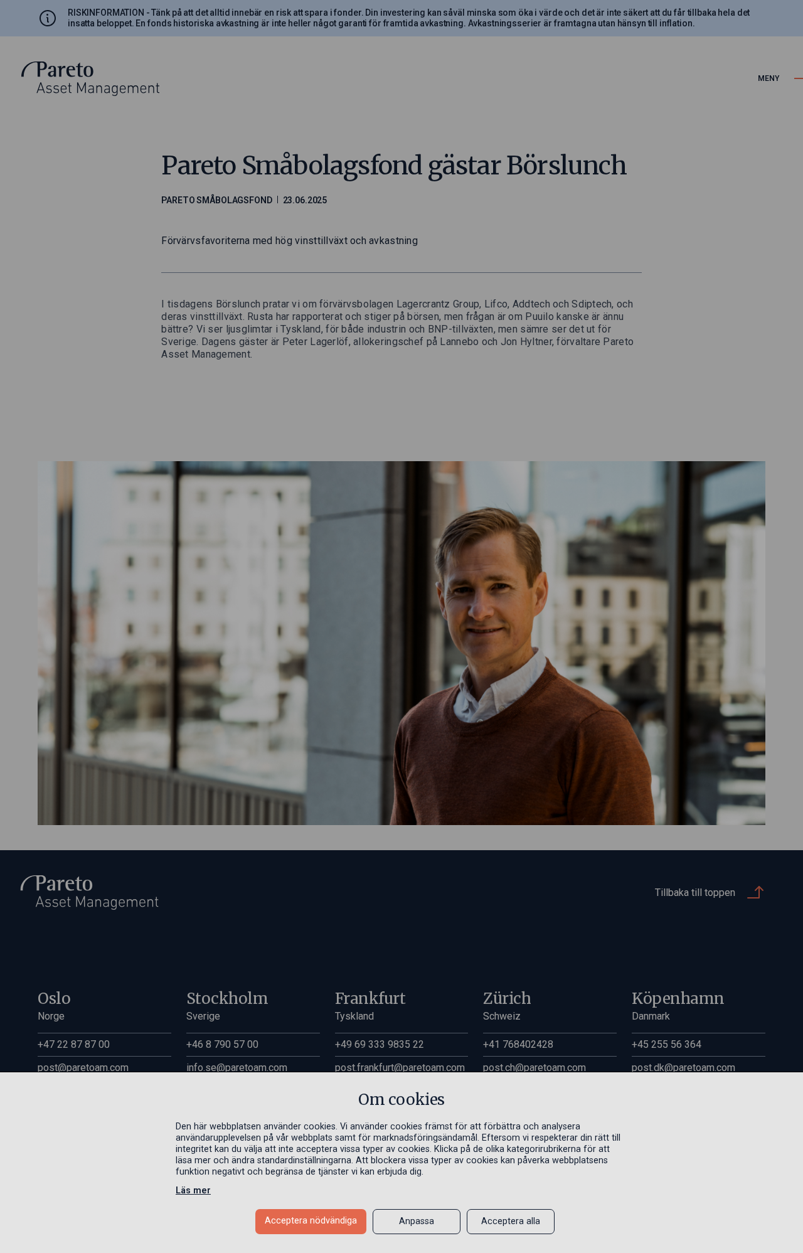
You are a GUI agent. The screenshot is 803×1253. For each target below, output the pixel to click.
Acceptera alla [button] (510, 1221)
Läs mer (193, 1190)
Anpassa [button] (416, 1221)
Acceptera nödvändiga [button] (311, 1220)
